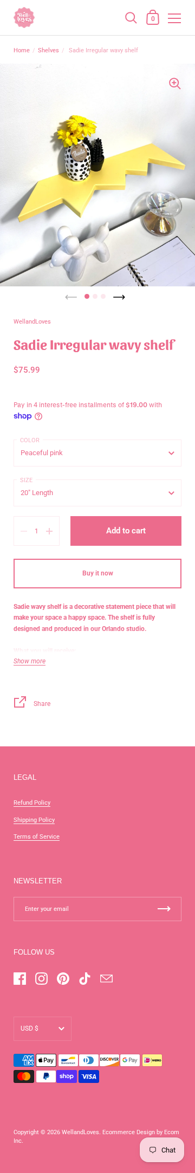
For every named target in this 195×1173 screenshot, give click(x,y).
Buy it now (97, 573)
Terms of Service (37, 836)
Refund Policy (32, 802)
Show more (30, 661)
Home (22, 50)
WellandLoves (80, 1132)
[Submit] (164, 909)
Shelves (48, 50)
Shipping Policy (34, 820)
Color (30, 440)
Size (26, 480)
